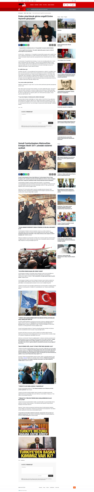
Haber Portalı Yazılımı (23, 490)
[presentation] (22, 9)
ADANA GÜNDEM (51, 4)
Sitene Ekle (57, 487)
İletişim (47, 487)
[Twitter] (22, 45)
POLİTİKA (45, 4)
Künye (44, 487)
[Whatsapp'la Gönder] (26, 45)
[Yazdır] (28, 45)
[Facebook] (19, 45)
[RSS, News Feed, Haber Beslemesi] (74, 487)
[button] (50, 45)
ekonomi (25, 357)
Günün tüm (72, 9)
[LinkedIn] (24, 45)
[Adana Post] (23, 4)
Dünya (40, 4)
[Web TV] (72, 0)
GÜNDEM (32, 4)
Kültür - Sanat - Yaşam (27, 13)
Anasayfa (21, 13)
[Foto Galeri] (75, 0)
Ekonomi (36, 4)
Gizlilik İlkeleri (52, 487)
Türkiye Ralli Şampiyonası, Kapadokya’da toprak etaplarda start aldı (42, 9)
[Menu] (64, 5)
